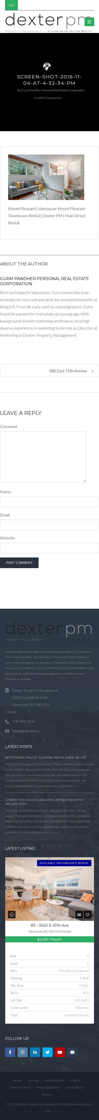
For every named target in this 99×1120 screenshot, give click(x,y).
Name (5, 491)
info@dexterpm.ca (25, 731)
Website (7, 537)
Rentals (17, 1080)
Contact (47, 1094)
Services (33, 1080)
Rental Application (48, 1087)
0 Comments (52, 98)
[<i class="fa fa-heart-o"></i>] (87, 914)
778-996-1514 (23, 721)
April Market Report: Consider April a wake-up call (45, 757)
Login (11, 5)
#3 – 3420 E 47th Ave (50, 925)
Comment (9, 426)
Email (4, 514)
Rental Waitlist (54, 1080)
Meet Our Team (20, 1087)
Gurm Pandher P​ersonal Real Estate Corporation (53, 90)
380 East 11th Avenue (68, 370)
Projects (75, 1080)
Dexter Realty (75, 1087)
